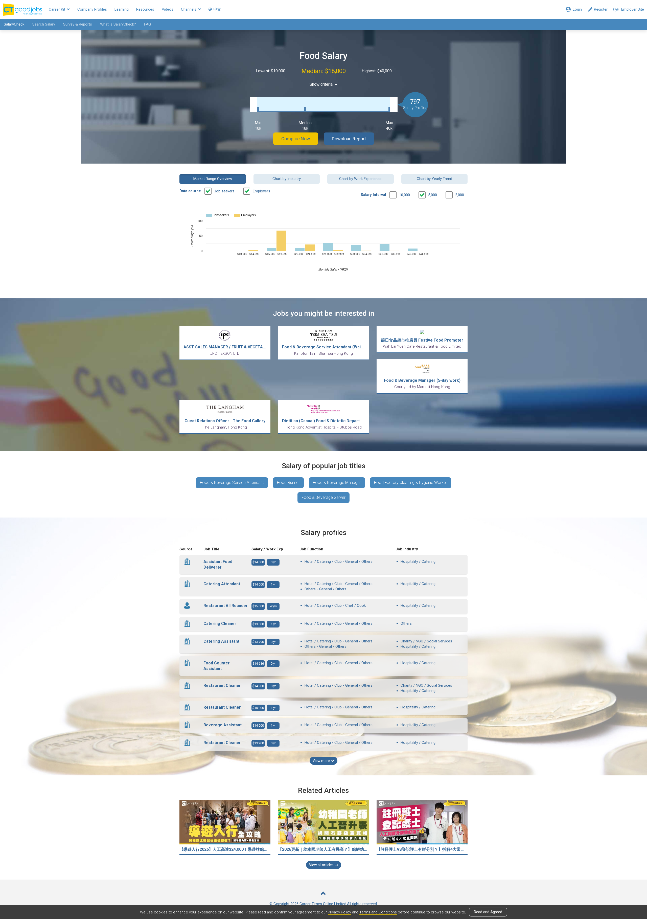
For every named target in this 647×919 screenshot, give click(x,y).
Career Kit (57, 9)
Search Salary (43, 24)
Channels (189, 9)
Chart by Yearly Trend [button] (434, 178)
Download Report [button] (349, 138)
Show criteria (321, 84)
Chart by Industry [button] (286, 178)
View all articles (321, 865)
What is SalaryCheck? (118, 24)
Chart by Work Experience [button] (360, 178)
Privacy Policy (339, 912)
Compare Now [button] (295, 138)
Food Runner (288, 482)
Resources (145, 9)
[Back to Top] (323, 894)
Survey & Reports (77, 24)
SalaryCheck (14, 24)
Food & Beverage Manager (337, 482)
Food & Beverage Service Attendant (232, 482)
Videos (167, 9)
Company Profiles (92, 9)
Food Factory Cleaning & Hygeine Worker (410, 482)
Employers (261, 191)
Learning (121, 9)
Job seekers (224, 191)
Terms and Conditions (378, 912)
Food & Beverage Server (323, 497)
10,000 (404, 195)
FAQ (147, 24)
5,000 (432, 195)
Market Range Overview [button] (212, 178)
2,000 (459, 195)
